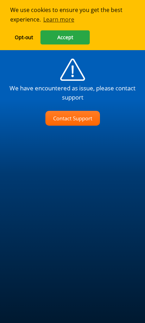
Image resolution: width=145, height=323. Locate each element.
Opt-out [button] (24, 37)
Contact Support (72, 118)
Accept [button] (65, 37)
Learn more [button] (58, 19)
